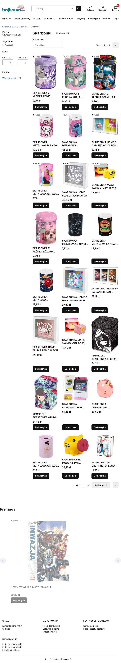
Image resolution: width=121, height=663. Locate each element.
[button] (78, 8)
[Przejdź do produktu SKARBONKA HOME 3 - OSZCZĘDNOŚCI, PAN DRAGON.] (105, 125)
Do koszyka (41, 107)
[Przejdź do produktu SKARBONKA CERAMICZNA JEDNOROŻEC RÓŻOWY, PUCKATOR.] (105, 387)
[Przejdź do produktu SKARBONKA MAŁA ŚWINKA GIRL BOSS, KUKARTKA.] (75, 326)
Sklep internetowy (57, 659)
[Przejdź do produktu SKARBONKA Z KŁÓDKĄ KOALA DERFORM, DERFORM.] (75, 72)
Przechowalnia (50, 631)
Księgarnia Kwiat (9, 27)
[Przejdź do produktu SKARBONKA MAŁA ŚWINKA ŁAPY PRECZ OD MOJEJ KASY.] (105, 171)
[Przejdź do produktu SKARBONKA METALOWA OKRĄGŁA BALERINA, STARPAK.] (46, 446)
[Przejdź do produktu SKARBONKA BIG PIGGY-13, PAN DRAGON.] (75, 445)
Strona (99, 45)
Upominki (23, 27)
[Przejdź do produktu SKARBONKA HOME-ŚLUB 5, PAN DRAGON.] (46, 330)
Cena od (6, 57)
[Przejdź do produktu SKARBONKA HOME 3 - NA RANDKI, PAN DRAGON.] (105, 276)
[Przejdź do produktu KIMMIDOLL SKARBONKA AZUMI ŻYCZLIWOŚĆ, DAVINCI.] (46, 392)
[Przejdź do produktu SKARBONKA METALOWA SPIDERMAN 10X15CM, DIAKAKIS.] (46, 280)
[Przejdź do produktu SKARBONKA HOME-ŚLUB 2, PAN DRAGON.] (75, 175)
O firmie (6, 629)
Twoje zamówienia (51, 626)
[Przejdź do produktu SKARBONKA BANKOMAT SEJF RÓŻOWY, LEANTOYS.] (75, 387)
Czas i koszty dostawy (94, 629)
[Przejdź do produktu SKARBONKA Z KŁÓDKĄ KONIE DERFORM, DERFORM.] (46, 72)
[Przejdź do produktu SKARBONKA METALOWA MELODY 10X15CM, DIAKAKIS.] (46, 125)
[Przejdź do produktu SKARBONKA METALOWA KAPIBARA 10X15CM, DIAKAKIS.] (105, 224)
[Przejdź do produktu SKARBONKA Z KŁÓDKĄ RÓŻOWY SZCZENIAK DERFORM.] (46, 228)
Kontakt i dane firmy (12, 626)
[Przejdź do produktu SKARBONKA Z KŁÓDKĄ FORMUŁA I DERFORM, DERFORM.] (105, 72)
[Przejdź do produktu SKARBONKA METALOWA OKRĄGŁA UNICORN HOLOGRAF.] (75, 224)
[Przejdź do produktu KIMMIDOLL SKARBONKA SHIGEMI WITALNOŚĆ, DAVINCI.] (105, 334)
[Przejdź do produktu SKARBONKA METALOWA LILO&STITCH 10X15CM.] (75, 125)
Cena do (22, 57)
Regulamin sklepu (10, 650)
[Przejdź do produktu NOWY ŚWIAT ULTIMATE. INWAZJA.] (47, 551)
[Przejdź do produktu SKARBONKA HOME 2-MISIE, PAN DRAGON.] (75, 280)
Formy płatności (90, 626)
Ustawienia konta (51, 629)
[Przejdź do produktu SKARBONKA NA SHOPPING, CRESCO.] (105, 446)
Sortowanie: (38, 39)
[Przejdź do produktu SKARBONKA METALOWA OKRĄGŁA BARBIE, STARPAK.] (46, 174)
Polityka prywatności (12, 644)
